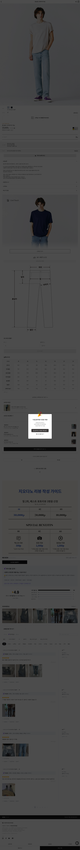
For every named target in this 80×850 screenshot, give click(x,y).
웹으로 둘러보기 (40, 434)
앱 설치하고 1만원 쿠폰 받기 (40, 430)
